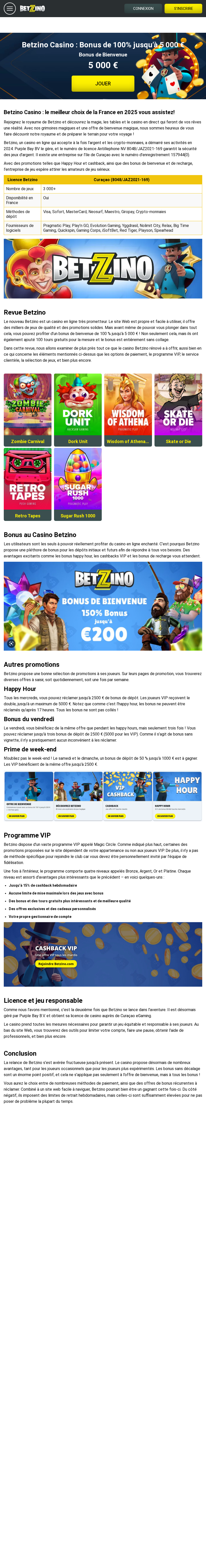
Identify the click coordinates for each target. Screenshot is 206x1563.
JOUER (103, 84)
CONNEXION (143, 8)
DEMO (27, 392)
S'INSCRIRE (183, 8)
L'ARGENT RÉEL (28, 415)
